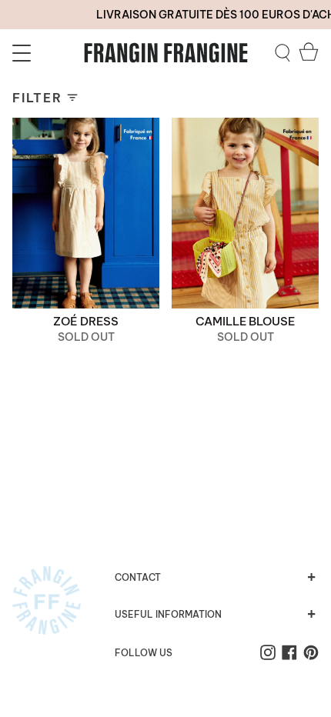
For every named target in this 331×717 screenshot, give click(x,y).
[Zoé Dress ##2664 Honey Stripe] (85, 213)
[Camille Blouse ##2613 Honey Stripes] (245, 213)
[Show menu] (23, 53)
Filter (37, 97)
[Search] (282, 53)
